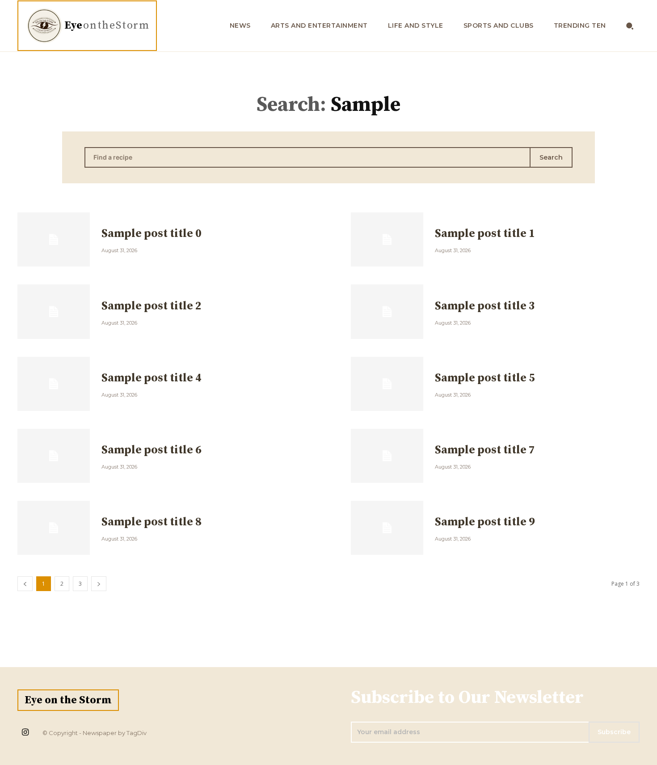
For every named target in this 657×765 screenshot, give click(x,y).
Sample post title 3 (485, 306)
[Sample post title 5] (387, 384)
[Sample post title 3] (387, 311)
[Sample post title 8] (53, 528)
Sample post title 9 (485, 522)
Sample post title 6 (151, 450)
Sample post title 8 (151, 522)
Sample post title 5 (485, 378)
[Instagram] (25, 732)
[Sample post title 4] (53, 384)
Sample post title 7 (485, 450)
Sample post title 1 (485, 234)
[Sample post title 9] (387, 528)
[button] (630, 25)
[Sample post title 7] (387, 456)
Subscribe (614, 732)
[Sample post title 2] (53, 311)
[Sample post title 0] (53, 239)
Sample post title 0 (151, 234)
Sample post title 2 (151, 306)
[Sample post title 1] (387, 239)
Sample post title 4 (151, 378)
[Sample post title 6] (53, 456)
